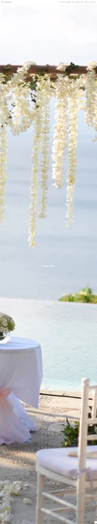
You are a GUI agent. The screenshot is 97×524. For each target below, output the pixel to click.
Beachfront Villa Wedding (48, 266)
